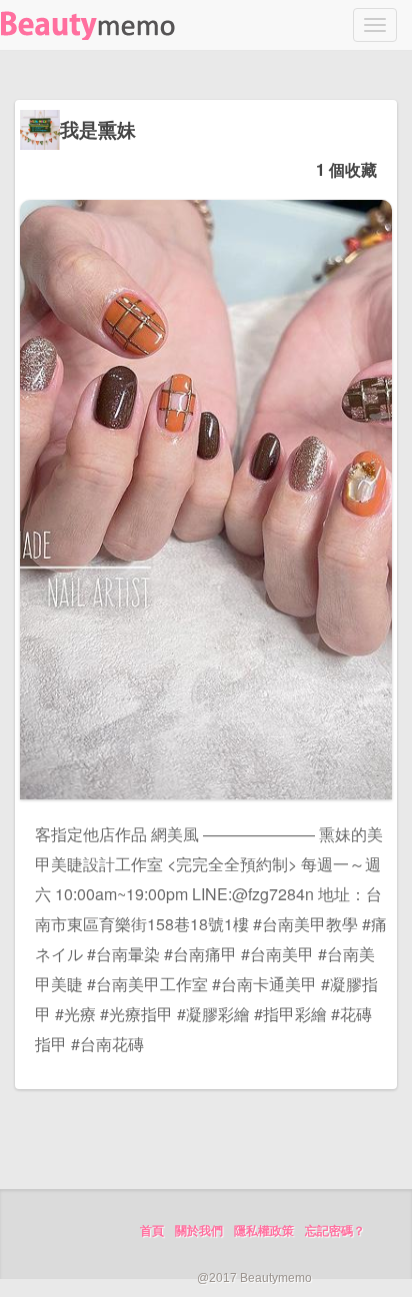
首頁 (152, 1231)
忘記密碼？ (335, 1231)
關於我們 (199, 1231)
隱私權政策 (264, 1231)
